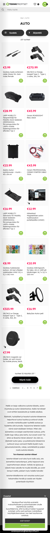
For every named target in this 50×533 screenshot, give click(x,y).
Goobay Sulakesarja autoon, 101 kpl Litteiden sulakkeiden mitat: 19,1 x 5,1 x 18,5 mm (13, 271)
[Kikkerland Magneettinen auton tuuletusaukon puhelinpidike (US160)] (36, 195)
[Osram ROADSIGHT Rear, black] (36, 97)
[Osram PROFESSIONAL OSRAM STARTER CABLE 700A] (36, 151)
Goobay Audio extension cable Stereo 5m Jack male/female (13, 74)
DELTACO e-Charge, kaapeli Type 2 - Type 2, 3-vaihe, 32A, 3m (12, 315)
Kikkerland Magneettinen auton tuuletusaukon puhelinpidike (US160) (35, 216)
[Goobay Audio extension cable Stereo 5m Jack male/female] (13, 54)
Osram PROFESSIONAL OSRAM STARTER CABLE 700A (36, 172)
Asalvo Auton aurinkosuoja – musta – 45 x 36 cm (12, 172)
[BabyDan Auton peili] (36, 295)
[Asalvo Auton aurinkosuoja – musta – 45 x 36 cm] (13, 151)
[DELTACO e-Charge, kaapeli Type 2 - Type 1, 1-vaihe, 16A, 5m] (36, 54)
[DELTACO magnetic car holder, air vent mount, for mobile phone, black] (13, 338)
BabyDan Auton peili (35, 313)
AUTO (27, 18)
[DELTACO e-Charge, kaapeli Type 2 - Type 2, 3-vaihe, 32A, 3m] (13, 295)
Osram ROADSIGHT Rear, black (35, 116)
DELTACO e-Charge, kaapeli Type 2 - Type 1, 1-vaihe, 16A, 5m (36, 74)
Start (22, 18)
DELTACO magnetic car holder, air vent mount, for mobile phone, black (12, 359)
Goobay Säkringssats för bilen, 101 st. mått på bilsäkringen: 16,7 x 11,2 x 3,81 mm (37, 271)
